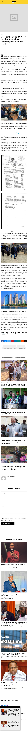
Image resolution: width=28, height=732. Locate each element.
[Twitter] (9, 341)
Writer (3, 333)
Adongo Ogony (11, 476)
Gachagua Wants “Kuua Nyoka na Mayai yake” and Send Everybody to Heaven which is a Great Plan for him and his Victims (13, 468)
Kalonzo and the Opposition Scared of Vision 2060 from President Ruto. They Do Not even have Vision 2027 (13, 442)
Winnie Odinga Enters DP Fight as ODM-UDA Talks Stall (13, 565)
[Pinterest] (12, 341)
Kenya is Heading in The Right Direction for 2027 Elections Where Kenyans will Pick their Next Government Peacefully (13, 713)
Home (2, 700)
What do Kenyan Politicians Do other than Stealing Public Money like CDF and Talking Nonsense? (13, 724)
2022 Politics (21, 346)
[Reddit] (22, 341)
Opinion (2, 34)
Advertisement (15, 700)
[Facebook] (2, 341)
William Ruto (21, 348)
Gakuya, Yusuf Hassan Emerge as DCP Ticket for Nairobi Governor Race (13, 594)
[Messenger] (5, 341)
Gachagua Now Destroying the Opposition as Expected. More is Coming (13, 413)
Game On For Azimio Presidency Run (12, 133)
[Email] (25, 341)
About (5, 700)
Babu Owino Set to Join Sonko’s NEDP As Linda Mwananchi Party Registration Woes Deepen (13, 385)
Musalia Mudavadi (7, 348)
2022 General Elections (10, 346)
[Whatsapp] (18, 341)
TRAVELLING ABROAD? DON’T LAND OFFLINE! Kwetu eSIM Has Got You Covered (13, 654)
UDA (15, 348)
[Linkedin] (15, 341)
